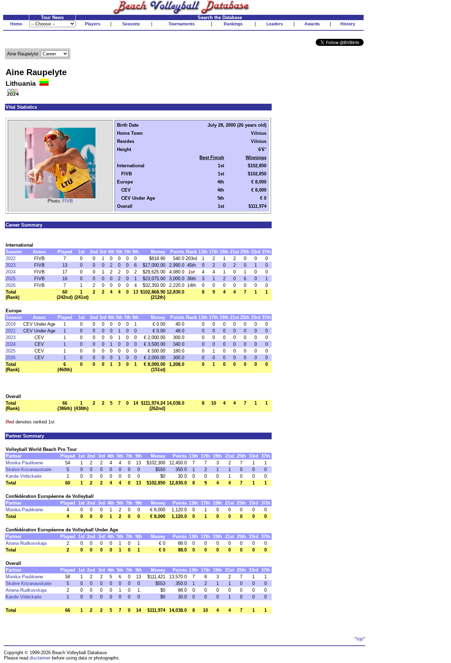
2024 (11, 272)
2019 (11, 324)
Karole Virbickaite (24, 476)
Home (16, 24)
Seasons (131, 24)
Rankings (233, 24)
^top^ (359, 638)
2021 (11, 330)
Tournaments (181, 24)
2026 (11, 285)
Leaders (274, 24)
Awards (312, 24)
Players (92, 24)
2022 (11, 258)
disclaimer (40, 658)
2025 (11, 278)
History (347, 24)
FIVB (67, 201)
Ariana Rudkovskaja (26, 543)
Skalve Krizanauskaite (28, 469)
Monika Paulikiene (24, 462)
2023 (11, 265)
